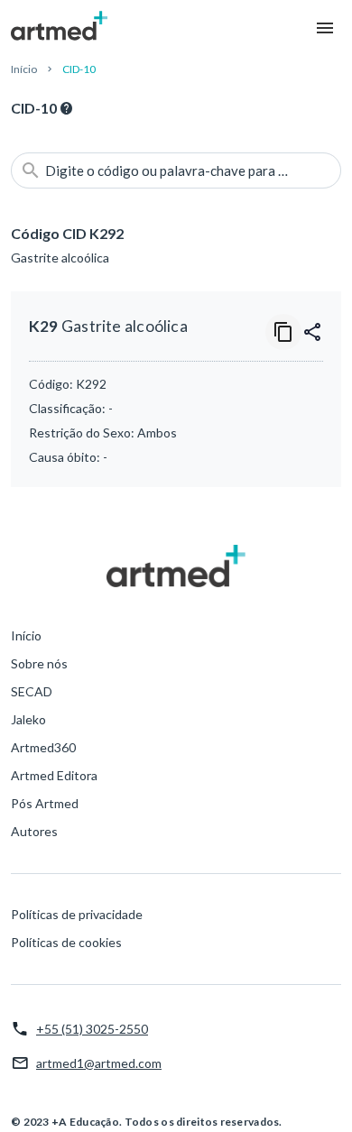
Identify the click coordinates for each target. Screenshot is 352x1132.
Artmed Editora (54, 775)
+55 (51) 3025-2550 (92, 1028)
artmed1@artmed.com (99, 1063)
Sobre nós (39, 663)
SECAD (31, 691)
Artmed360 (43, 747)
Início (24, 69)
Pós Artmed (45, 803)
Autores (34, 831)
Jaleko (28, 719)
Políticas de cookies (66, 942)
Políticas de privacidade (77, 914)
